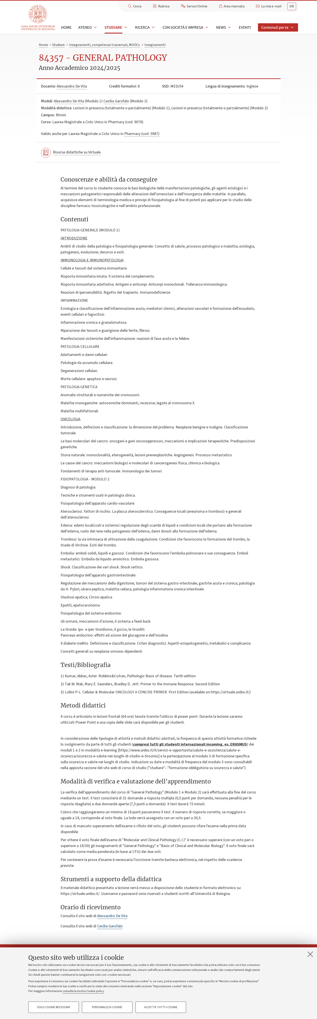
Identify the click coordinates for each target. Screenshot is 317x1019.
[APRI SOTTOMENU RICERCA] (153, 27)
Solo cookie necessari (53, 1007)
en (292, 6)
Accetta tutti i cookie (160, 1007)
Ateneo (85, 27)
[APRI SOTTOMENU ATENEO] (95, 27)
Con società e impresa (183, 27)
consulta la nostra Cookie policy (83, 991)
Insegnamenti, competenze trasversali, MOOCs (104, 44)
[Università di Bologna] (38, 18)
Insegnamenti (155, 44)
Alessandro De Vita (72, 86)
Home (66, 27)
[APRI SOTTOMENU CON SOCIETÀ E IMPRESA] (206, 27)
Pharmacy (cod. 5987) (141, 133)
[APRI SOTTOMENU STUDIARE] (125, 27)
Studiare (113, 27)
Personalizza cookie (107, 1007)
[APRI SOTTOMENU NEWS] (229, 27)
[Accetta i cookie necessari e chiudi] (310, 954)
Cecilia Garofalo (116, 101)
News (221, 27)
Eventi (245, 27)
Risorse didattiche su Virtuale (77, 152)
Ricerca (142, 27)
